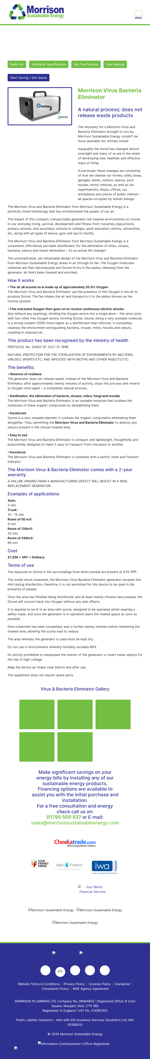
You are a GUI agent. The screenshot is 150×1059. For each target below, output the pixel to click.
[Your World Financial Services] (92, 889)
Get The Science (86, 64)
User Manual (115, 64)
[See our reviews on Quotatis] (88, 953)
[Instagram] (75, 970)
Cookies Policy (100, 984)
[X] (60, 972)
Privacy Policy (74, 984)
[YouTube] (90, 970)
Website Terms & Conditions (39, 984)
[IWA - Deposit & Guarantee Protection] (104, 867)
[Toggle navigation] (138, 13)
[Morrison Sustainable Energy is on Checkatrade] (75, 843)
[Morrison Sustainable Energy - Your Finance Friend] (40, 863)
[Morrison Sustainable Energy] (37, 12)
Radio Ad (17, 64)
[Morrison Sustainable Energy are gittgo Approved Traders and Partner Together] (75, 1048)
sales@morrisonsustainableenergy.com (75, 823)
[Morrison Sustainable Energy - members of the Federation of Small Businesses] (62, 953)
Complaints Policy (55, 989)
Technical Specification (49, 64)
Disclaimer (122, 984)
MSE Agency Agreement (91, 989)
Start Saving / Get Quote (28, 78)
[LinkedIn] (105, 970)
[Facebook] (45, 970)
